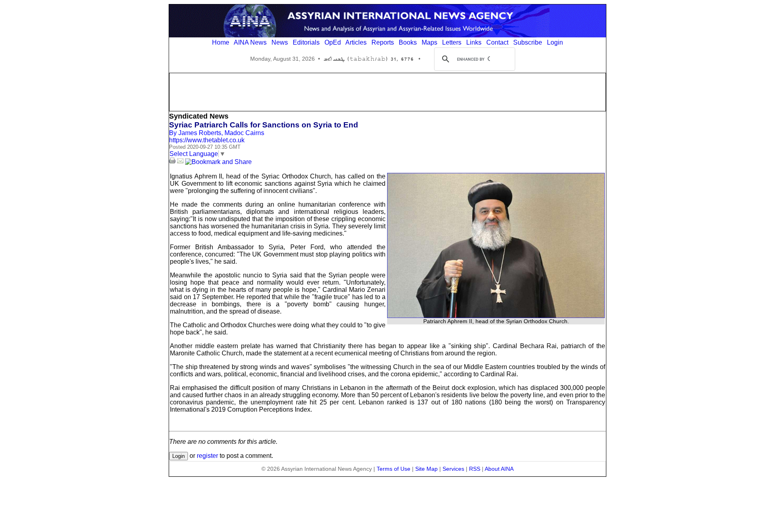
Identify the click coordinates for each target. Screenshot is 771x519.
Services (453, 469)
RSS (474, 469)
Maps (429, 42)
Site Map (426, 469)
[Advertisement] (387, 91)
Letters (451, 42)
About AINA (499, 469)
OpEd (332, 42)
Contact (497, 42)
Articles (356, 42)
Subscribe (527, 42)
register (207, 455)
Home (220, 42)
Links (473, 42)
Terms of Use (393, 469)
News (279, 42)
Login (555, 42)
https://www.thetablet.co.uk (207, 140)
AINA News (250, 42)
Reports (382, 42)
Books (408, 42)
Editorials (306, 42)
